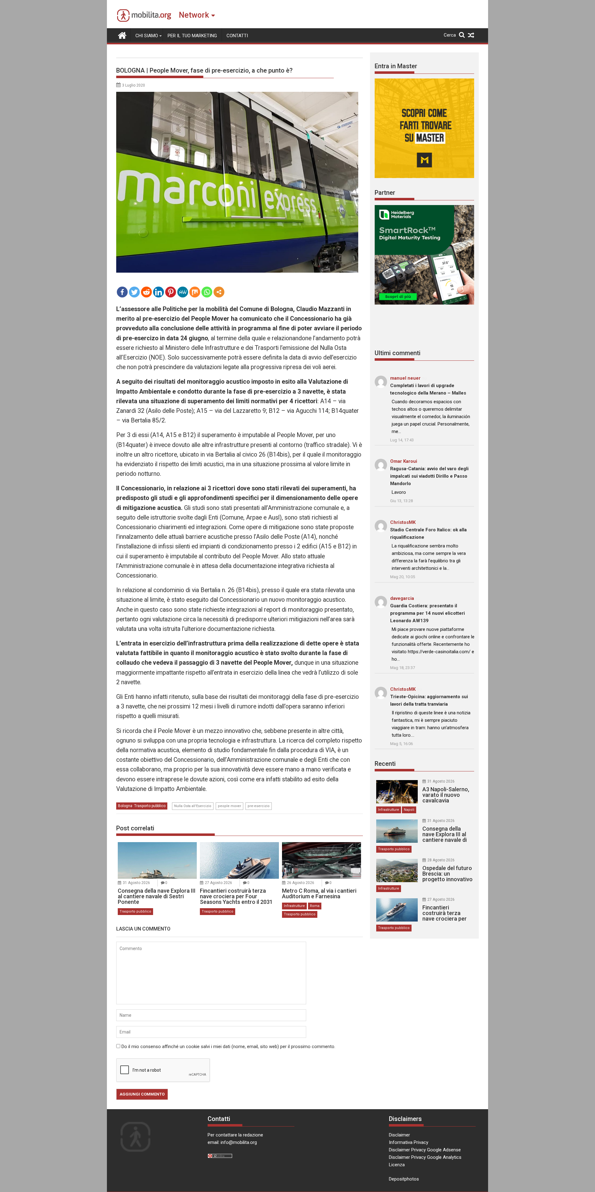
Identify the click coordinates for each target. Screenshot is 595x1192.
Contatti (237, 35)
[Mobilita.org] (122, 35)
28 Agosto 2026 (441, 860)
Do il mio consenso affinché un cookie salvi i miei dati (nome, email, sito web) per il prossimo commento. (228, 1046)
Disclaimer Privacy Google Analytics (425, 1157)
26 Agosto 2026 (300, 883)
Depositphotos (404, 1179)
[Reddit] (146, 292)
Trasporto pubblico (149, 806)
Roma (315, 906)
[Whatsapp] (206, 292)
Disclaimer (399, 1135)
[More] (219, 292)
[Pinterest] (170, 292)
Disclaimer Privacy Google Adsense (425, 1150)
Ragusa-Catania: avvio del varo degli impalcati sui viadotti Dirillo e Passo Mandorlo (429, 476)
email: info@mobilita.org (232, 1142)
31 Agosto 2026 (136, 883)
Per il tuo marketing (192, 35)
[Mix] (194, 292)
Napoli (409, 810)
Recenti (385, 763)
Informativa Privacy (408, 1142)
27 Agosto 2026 (218, 883)
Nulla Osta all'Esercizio (192, 806)
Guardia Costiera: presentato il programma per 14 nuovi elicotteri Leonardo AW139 (427, 613)
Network (194, 15)
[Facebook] (122, 292)
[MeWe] (182, 292)
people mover (229, 806)
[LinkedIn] (158, 292)
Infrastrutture (294, 906)
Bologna (125, 806)
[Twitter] (134, 292)
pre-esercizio (259, 806)
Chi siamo (146, 35)
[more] (219, 292)
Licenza (397, 1164)
